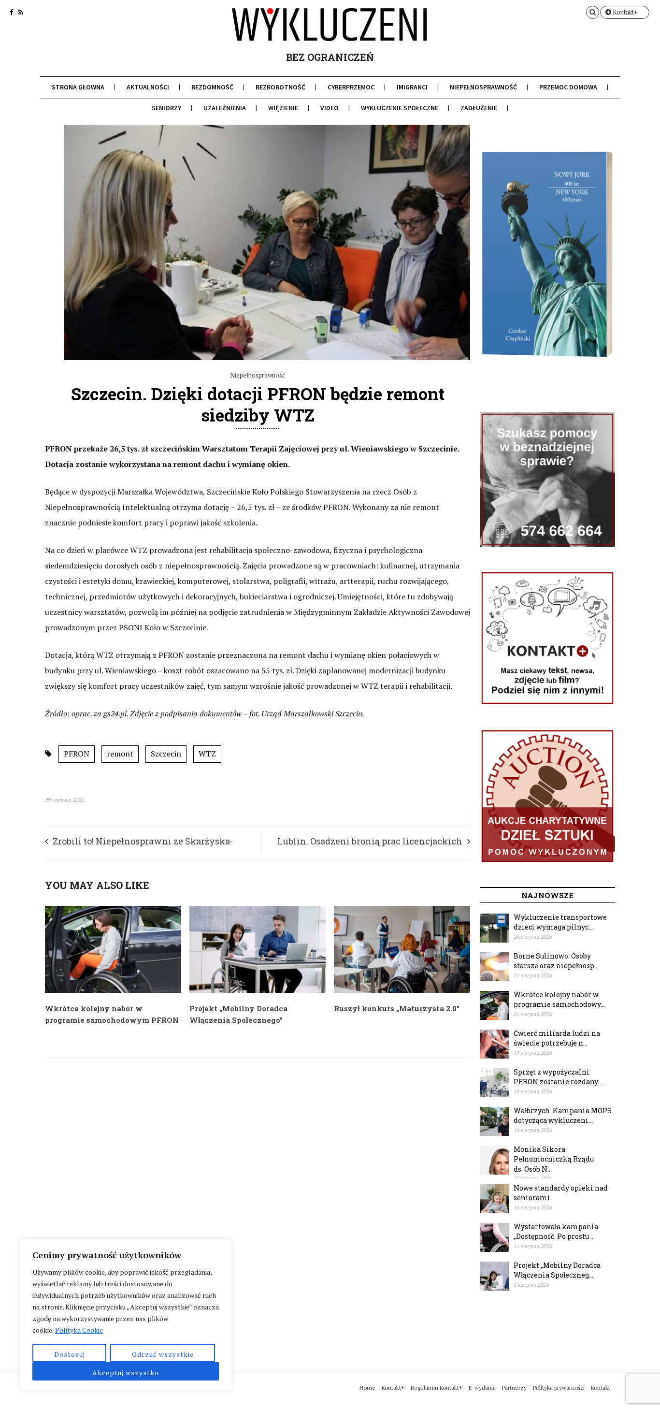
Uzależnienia (224, 107)
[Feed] (20, 12)
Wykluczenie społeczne (399, 107)
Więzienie (283, 107)
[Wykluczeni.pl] (330, 32)
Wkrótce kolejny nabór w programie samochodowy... (559, 999)
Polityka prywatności (559, 1387)
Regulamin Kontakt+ (436, 1387)
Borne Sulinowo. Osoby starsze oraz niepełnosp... (556, 961)
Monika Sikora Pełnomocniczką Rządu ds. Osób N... (554, 1159)
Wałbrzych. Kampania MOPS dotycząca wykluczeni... (563, 1115)
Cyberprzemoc (351, 87)
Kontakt (600, 1387)
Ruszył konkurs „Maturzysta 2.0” (396, 1008)
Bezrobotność (280, 87)
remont (120, 753)
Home (367, 1387)
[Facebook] (11, 12)
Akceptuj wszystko (125, 1372)
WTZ (207, 753)
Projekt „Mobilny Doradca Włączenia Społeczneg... (557, 1270)
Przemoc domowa (568, 87)
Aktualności (148, 87)
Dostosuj (69, 1354)
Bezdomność (212, 87)
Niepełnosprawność (483, 87)
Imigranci (412, 87)
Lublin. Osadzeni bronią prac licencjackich (369, 841)
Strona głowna (78, 87)
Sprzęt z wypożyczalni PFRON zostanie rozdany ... (559, 1077)
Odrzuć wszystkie (163, 1354)
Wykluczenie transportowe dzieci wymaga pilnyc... (560, 922)
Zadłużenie (478, 107)
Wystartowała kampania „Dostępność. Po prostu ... (556, 1231)
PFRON (76, 753)
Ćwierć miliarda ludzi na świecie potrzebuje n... (557, 1038)
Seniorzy (166, 107)
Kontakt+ (624, 12)
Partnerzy (514, 1387)
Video (329, 107)
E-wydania (482, 1387)
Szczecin (166, 753)
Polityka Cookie (79, 1330)
